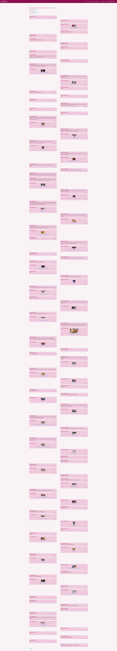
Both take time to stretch (43, 320)
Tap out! (74, 283)
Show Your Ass (43, 149)
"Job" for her (74, 382)
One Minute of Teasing (43, 293)
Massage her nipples (43, 72)
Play (86, 1)
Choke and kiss (74, 309)
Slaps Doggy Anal (43, 582)
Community (98, 1)
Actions (103, 1)
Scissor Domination (74, 486)
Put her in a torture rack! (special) (43, 186)
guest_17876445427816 (111, 1)
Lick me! (43, 401)
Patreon (92, 1)
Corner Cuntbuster (74, 84)
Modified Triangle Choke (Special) (42, 268)
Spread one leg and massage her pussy (43, 234)
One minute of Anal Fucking (43, 375)
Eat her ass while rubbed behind (74, 334)
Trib (43, 471)
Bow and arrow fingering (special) (43, 497)
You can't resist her (74, 453)
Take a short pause (43, 540)
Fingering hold (43, 561)
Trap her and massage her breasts (74, 249)
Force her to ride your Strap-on (43, 345)
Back (30, 5)
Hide (36, 9)
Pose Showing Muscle (74, 27)
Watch (89, 1)
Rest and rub (74, 525)
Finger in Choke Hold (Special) (74, 568)
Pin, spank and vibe (74, 412)
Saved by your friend (74, 503)
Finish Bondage (42, 625)
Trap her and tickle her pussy (74, 137)
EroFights (4, 1)
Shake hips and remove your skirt (74, 198)
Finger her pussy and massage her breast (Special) (43, 424)
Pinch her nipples (74, 222)
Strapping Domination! (74, 593)
